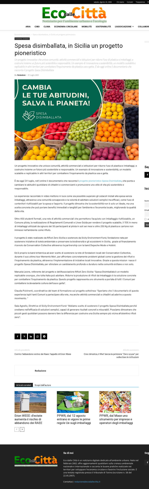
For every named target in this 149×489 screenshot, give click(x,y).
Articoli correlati (23, 385)
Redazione (21, 75)
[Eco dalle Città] (74, 13)
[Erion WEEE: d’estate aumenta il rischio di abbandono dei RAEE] (34, 402)
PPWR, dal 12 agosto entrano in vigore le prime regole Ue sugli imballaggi (74, 419)
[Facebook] (17, 336)
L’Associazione (123, 26)
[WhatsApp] (37, 336)
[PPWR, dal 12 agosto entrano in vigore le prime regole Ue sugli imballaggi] (76, 402)
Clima (47, 26)
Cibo (37, 26)
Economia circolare (66, 26)
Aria (28, 26)
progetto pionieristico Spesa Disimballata (100, 180)
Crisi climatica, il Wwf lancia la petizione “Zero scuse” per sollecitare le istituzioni (111, 355)
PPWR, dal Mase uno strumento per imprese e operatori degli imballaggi (116, 419)
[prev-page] (17, 429)
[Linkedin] (31, 336)
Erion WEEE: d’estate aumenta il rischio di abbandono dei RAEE (28, 419)
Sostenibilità (103, 26)
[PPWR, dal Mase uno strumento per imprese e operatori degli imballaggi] (119, 402)
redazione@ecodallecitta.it (87, 481)
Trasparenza (140, 2)
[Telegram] (44, 336)
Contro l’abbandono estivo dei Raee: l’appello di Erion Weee (43, 354)
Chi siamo (120, 2)
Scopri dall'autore (43, 385)
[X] (24, 336)
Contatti (130, 2)
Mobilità (87, 26)
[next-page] (22, 429)
